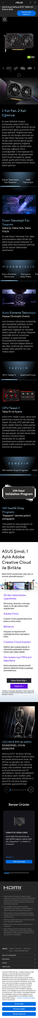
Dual (10, 951)
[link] (19, 2)
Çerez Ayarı (19, 1004)
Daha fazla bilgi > (19, 680)
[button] (3, 2)
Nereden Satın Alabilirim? (26, 13)
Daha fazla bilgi (19, 862)
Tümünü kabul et (19, 1014)
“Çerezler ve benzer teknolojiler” (26, 998)
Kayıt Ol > (19, 686)
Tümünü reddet (19, 1009)
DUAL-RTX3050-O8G (21, 951)
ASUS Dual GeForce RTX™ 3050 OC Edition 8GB (17, 8)
